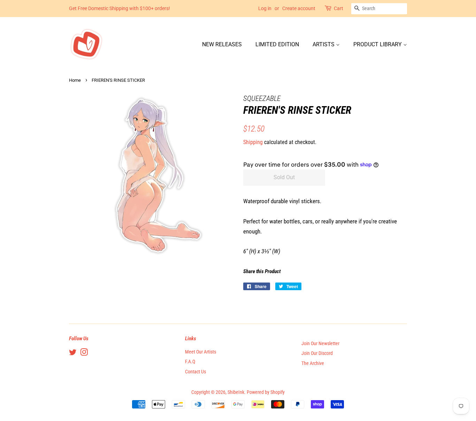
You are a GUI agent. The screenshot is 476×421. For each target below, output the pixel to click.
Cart (338, 8)
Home (75, 80)
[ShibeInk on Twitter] (73, 354)
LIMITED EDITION (277, 44)
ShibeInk (236, 392)
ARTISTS (324, 44)
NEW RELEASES (222, 44)
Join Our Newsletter (320, 344)
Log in (264, 8)
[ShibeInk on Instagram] (84, 354)
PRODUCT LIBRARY (378, 44)
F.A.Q (190, 362)
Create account (298, 8)
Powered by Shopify (266, 392)
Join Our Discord (317, 353)
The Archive (312, 363)
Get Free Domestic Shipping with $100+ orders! (119, 8)
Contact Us (195, 372)
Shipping (253, 142)
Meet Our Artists (200, 352)
